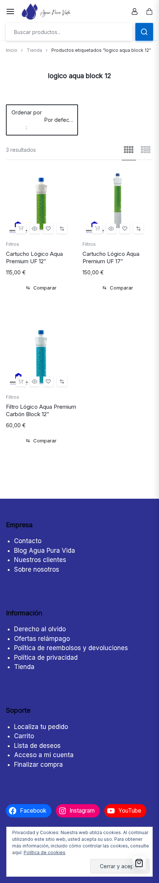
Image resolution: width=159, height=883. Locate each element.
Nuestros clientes (40, 559)
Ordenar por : (42, 119)
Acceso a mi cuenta (44, 755)
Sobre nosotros (36, 569)
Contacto (27, 541)
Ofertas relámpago (42, 638)
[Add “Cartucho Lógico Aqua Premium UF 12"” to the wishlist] (48, 229)
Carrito (24, 736)
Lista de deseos (37, 745)
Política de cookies (44, 852)
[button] (21, 229)
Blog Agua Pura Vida (44, 550)
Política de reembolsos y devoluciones (71, 648)
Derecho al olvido (40, 629)
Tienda (34, 50)
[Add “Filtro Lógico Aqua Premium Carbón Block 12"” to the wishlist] (48, 382)
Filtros (12, 244)
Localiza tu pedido (41, 726)
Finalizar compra (38, 764)
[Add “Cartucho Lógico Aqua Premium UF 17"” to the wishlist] (125, 229)
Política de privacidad (46, 657)
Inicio (11, 50)
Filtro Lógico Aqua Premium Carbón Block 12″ (41, 410)
